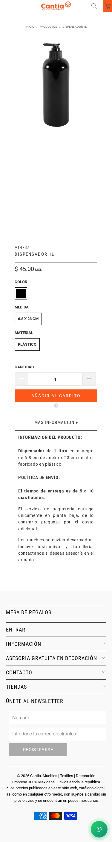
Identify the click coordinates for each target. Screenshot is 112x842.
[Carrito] (107, 6)
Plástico (27, 344)
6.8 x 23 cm (28, 318)
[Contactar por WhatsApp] (99, 829)
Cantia (35, 776)
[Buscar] (96, 6)
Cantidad (24, 367)
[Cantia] (56, 6)
